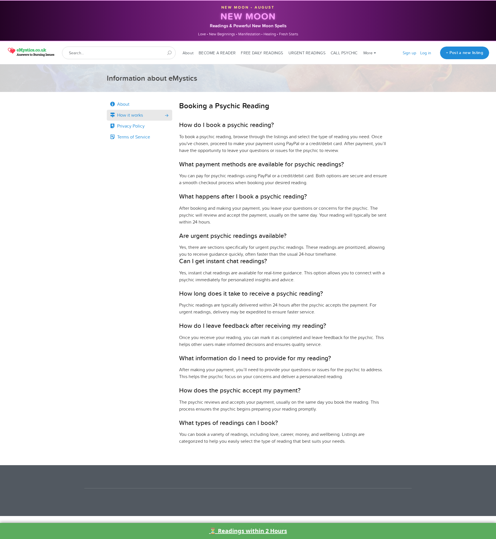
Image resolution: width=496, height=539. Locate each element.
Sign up (409, 53)
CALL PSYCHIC (344, 53)
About (188, 53)
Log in (425, 53)
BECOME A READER (217, 53)
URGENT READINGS (307, 53)
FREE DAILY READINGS (262, 53)
